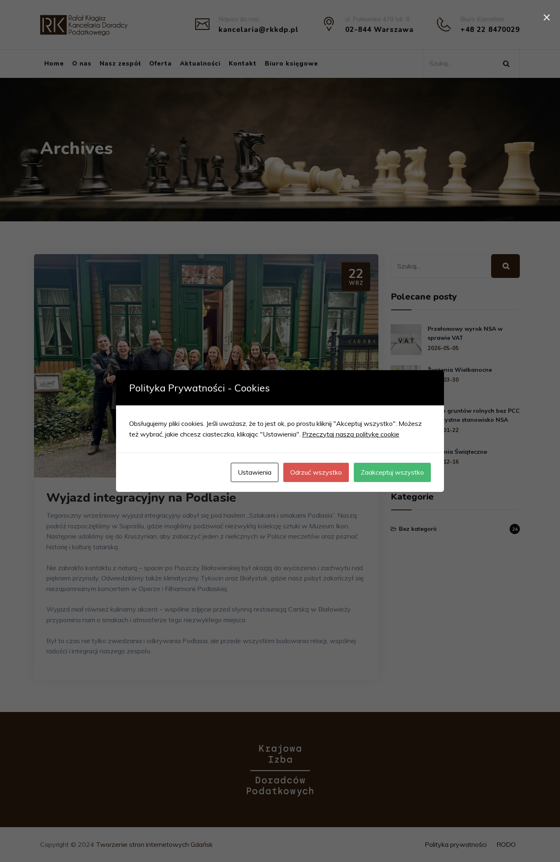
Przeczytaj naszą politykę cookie (350, 434)
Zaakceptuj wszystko (392, 472)
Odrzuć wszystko (316, 472)
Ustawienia (254, 472)
